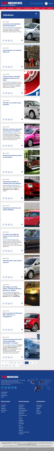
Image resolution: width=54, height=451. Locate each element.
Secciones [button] (10, 8)
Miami (37, 410)
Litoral (21, 418)
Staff (43, 8)
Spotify (3, 412)
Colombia (38, 406)
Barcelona (39, 405)
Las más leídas (27, 8)
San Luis (21, 428)
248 (15, 362)
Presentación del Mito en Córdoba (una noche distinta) (12, 182)
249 (19, 362)
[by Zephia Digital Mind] (27, 449)
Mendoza (21, 420)
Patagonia (21, 423)
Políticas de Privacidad (39, 443)
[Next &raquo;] (17, 365)
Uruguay (38, 413)
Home (3, 8)
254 (3, 365)
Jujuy (20, 417)
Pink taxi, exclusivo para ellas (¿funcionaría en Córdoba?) (12, 130)
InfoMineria (22, 412)
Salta (20, 425)
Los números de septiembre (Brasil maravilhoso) (11, 25)
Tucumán (21, 433)
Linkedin (3, 408)
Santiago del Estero (24, 432)
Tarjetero (36, 8)
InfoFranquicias (23, 410)
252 (31, 362)
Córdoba (21, 406)
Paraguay (38, 412)
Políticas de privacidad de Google (31, 445)
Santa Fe (21, 430)
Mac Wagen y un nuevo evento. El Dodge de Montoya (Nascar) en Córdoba (12, 288)
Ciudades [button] (18, 8)
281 (10, 365)
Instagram (4, 410)
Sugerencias (4, 392)
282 (14, 365)
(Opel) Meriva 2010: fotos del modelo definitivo (12, 209)
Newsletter (4, 395)
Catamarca (21, 405)
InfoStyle (21, 413)
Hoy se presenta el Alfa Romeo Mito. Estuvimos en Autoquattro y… (12, 314)
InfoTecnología (23, 415)
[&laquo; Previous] (2, 363)
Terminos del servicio (42, 445)
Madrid (38, 408)
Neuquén (21, 422)
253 (35, 362)
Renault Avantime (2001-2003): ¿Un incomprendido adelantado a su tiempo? (12, 341)
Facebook (3, 405)
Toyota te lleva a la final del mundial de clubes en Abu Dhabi (11, 78)
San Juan (21, 427)
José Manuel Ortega (10, 239)
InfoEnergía (22, 408)
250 (23, 362)
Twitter (3, 406)
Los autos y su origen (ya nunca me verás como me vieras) (11, 236)
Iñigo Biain (33, 444)
